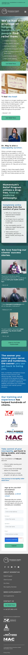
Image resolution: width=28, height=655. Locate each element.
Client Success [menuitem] (8, 579)
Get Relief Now (11, 63)
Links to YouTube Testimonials (14, 343)
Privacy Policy (7, 652)
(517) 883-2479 (6, 3)
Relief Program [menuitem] (8, 576)
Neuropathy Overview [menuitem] (10, 587)
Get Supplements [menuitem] (9, 596)
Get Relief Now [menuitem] (10, 605)
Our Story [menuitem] (6, 583)
